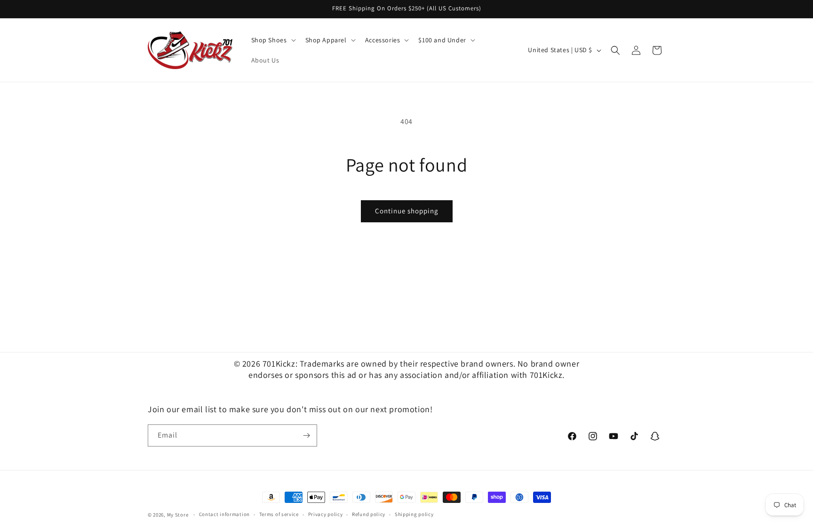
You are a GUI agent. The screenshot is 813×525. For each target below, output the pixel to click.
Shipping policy (414, 514)
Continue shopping (406, 210)
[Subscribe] (306, 435)
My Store (178, 514)
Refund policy (368, 514)
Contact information (224, 514)
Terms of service (279, 514)
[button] (273, 40)
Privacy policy (325, 514)
